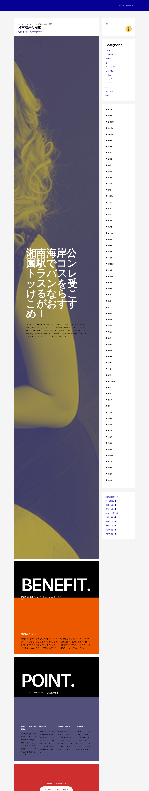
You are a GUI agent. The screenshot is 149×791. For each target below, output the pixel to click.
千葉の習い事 (111, 505)
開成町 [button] (110, 418)
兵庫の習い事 (111, 530)
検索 (107, 24)
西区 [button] (109, 375)
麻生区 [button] (110, 153)
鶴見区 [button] (110, 356)
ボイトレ (109, 91)
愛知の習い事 (111, 521)
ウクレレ (109, 54)
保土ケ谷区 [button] (111, 381)
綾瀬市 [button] (110, 116)
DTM (108, 50)
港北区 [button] (110, 332)
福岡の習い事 (111, 534)
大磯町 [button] (110, 468)
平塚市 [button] (110, 245)
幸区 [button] (109, 165)
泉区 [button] (109, 301)
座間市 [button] (110, 221)
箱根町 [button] (110, 443)
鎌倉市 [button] (110, 140)
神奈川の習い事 (112, 513)
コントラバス (111, 67)
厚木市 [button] (110, 109)
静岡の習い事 (111, 517)
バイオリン (110, 79)
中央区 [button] (110, 202)
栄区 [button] (109, 338)
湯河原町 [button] (111, 455)
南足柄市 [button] (111, 264)
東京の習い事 (111, 509)
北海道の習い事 (112, 497)
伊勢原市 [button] (111, 122)
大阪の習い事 (111, 525)
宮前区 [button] (110, 190)
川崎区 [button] (110, 159)
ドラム (108, 75)
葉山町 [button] (110, 480)
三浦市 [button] (110, 258)
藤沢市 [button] (110, 251)
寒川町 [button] (110, 461)
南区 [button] (109, 214)
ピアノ (108, 83)
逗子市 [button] (110, 227)
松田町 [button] (110, 430)
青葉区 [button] (110, 288)
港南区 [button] (110, 326)
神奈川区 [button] (111, 313)
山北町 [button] (110, 437)
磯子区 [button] (110, 307)
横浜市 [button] (110, 282)
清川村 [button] (110, 406)
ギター (108, 63)
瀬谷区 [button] (110, 344)
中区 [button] (109, 369)
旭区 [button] (109, 295)
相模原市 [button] (111, 196)
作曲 (107, 95)
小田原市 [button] (111, 134)
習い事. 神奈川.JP (126, 5)
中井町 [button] (110, 424)
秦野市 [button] (110, 239)
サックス (109, 71)
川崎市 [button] (110, 146)
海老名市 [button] (111, 128)
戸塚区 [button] (110, 363)
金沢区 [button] (110, 319)
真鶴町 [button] (110, 449)
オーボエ (109, 59)
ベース (108, 87)
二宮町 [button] (110, 474)
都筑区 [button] (110, 350)
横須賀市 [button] (111, 276)
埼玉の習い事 (111, 501)
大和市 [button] (110, 270)
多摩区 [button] (110, 177)
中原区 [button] (110, 183)
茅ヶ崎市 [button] (111, 233)
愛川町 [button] (110, 400)
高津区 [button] (110, 171)
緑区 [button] (109, 208)
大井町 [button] (110, 412)
